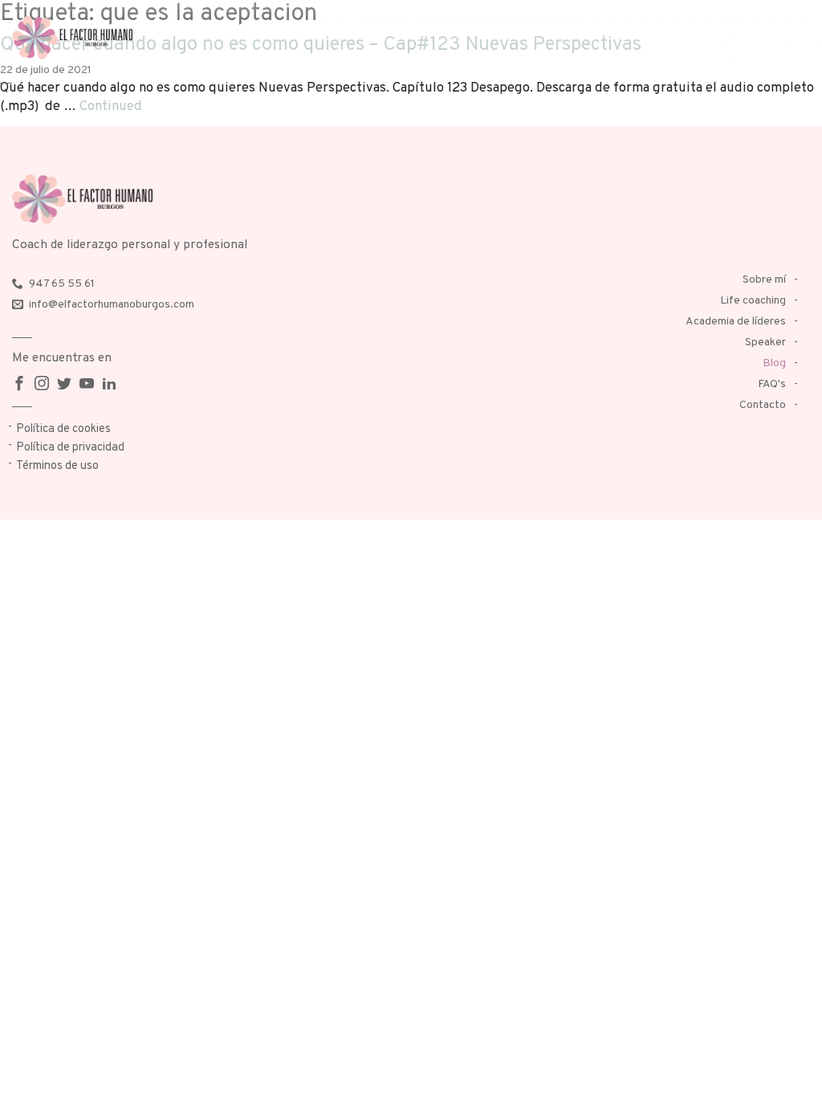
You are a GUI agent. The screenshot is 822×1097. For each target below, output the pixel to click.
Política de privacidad (70, 447)
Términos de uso (57, 466)
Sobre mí (764, 280)
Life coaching (753, 301)
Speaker (765, 342)
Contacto (762, 405)
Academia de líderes (736, 321)
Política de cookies (63, 429)
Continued (110, 106)
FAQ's (772, 384)
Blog (774, 363)
